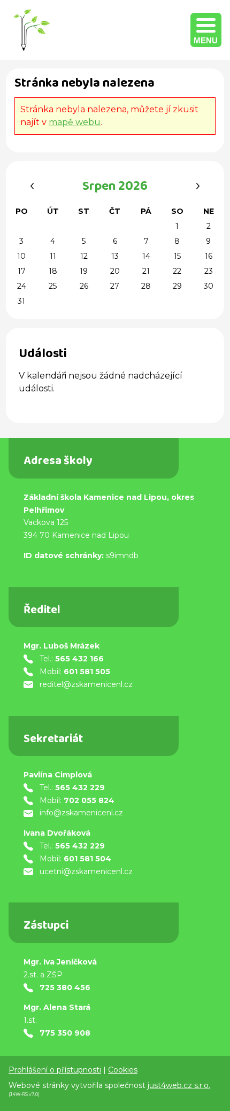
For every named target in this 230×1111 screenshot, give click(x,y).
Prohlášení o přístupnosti (55, 1070)
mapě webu (75, 122)
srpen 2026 (115, 187)
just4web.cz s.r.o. (179, 1085)
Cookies (122, 1070)
